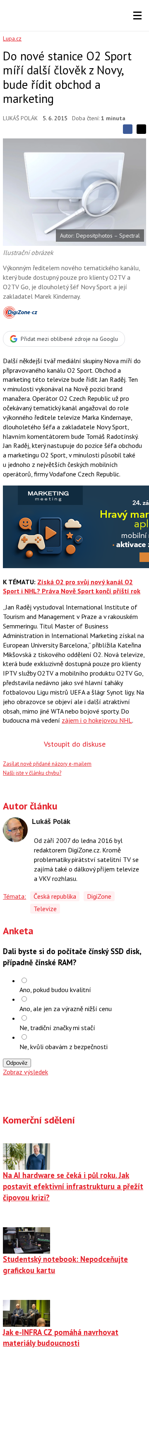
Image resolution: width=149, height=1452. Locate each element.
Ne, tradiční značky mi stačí (57, 1028)
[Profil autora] (15, 829)
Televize (45, 909)
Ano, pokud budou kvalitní (55, 989)
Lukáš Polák (20, 118)
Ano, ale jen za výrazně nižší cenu (65, 1008)
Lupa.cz (12, 38)
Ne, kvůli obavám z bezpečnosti (63, 1047)
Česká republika (55, 896)
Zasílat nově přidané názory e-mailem (47, 763)
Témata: (14, 896)
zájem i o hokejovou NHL (97, 720)
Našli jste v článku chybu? (32, 772)
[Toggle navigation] (137, 15)
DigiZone (99, 896)
